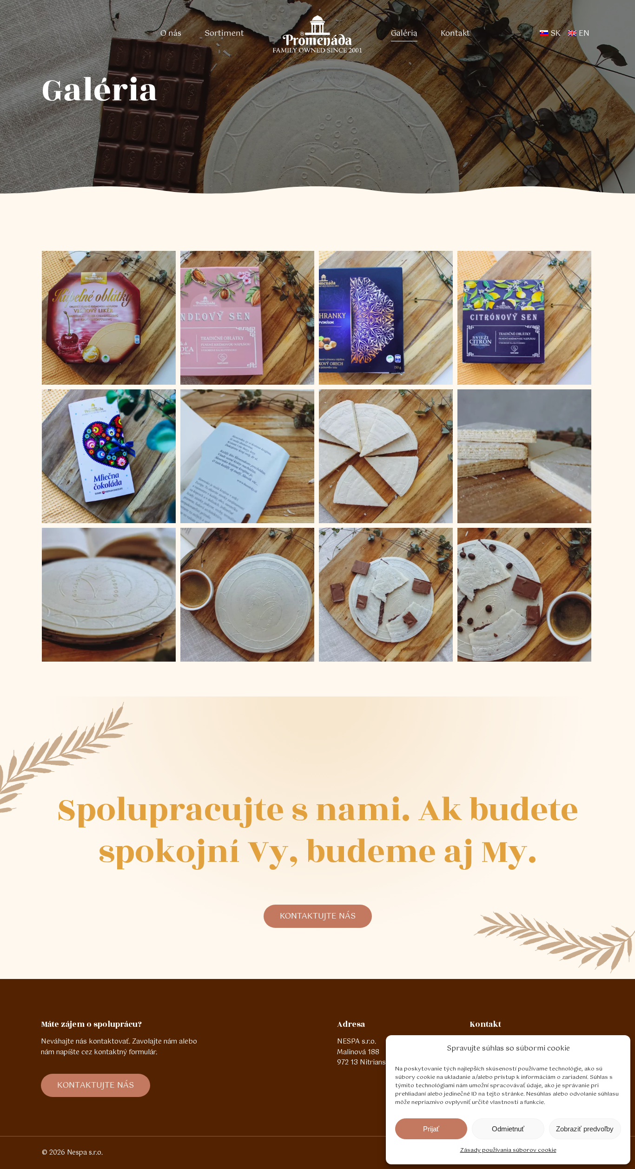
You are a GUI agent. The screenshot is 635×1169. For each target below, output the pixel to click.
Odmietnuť (508, 1129)
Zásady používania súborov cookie (508, 1150)
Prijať (431, 1129)
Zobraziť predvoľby (585, 1129)
